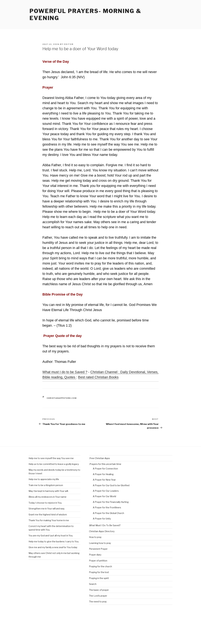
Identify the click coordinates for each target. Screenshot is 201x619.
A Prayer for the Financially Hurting (111, 502)
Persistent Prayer (98, 549)
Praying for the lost (99, 572)
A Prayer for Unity (102, 518)
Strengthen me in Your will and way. (47, 508)
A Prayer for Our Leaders (106, 490)
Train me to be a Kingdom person (46, 485)
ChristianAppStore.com (62, 398)
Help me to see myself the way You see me (51, 458)
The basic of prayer (99, 590)
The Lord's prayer (98, 595)
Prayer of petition (98, 560)
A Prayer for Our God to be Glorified (111, 485)
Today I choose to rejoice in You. (45, 502)
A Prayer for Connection (105, 468)
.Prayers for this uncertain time (105, 464)
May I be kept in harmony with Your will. (48, 491)
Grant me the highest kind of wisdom (48, 514)
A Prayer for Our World (104, 496)
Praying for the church (100, 566)
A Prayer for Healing (103, 474)
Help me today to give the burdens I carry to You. (54, 541)
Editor (68, 44)
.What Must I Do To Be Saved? (105, 525)
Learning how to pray (100, 543)
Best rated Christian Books (98, 377)
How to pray (95, 537)
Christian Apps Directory (101, 531)
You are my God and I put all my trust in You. (51, 535)
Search (92, 584)
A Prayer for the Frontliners (107, 507)
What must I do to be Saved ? (64, 372)
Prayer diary (95, 554)
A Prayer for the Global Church (108, 513)
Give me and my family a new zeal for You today (53, 547)
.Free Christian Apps (99, 458)
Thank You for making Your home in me (49, 520)
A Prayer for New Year (104, 479)
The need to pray (98, 601)
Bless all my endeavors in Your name (47, 496)
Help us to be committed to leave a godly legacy (54, 464)
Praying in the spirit (99, 578)
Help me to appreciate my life (44, 479)
